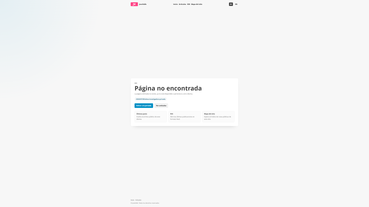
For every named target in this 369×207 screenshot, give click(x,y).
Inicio (175, 4)
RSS (188, 4)
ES (231, 4)
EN (236, 4)
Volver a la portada (143, 106)
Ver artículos (161, 106)
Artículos (182, 4)
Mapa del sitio (196, 4)
